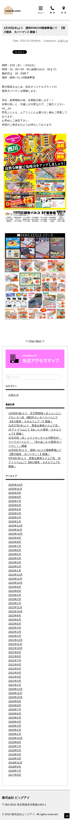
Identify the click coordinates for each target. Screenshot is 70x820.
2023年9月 (14, 586)
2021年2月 (14, 680)
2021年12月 (15, 640)
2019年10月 (15, 738)
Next (38, 341)
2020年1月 (14, 734)
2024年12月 (15, 525)
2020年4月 (14, 721)
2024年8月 (14, 541)
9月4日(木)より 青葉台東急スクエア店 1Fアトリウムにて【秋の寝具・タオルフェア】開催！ (34, 462)
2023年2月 (14, 599)
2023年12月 (15, 574)
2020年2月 (14, 729)
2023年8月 (14, 591)
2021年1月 (14, 684)
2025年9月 (14, 492)
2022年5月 (14, 623)
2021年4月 (14, 672)
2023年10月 (15, 582)
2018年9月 (14, 766)
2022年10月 (15, 611)
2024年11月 (15, 529)
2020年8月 (14, 705)
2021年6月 (14, 664)
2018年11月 (15, 762)
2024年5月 (14, 554)
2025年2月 (14, 517)
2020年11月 (15, 693)
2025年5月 (14, 509)
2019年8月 (14, 742)
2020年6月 (14, 713)
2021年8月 (14, 656)
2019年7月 (14, 746)
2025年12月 (15, 484)
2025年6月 (14, 505)
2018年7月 (14, 770)
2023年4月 (14, 595)
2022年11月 (15, 607)
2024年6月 (14, 550)
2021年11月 (15, 644)
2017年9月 (14, 774)
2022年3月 (14, 627)
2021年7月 (14, 660)
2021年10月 (15, 648)
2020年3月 (14, 725)
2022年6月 (14, 619)
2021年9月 (14, 652)
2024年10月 (15, 533)
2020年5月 (14, 717)
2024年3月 (14, 562)
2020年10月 (15, 697)
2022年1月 (14, 635)
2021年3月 (14, 676)
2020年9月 (14, 701)
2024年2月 (14, 566)
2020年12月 (15, 689)
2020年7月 (14, 709)
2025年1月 (14, 521)
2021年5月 (14, 668)
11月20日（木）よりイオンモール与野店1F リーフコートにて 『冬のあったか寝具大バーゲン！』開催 (35, 441)
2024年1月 (14, 570)
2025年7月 (14, 501)
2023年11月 (15, 578)
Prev (32, 341)
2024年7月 (14, 546)
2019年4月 (14, 754)
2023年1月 (14, 603)
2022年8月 (14, 615)
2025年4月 (14, 513)
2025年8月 (14, 497)
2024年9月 (14, 537)
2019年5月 (14, 750)
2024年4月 (14, 558)
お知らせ (63, 40)
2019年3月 (14, 758)
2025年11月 (15, 488)
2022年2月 (14, 631)
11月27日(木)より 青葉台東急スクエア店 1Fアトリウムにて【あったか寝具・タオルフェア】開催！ (34, 429)
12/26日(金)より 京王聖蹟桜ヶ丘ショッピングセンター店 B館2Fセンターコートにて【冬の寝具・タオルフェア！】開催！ (34, 417)
